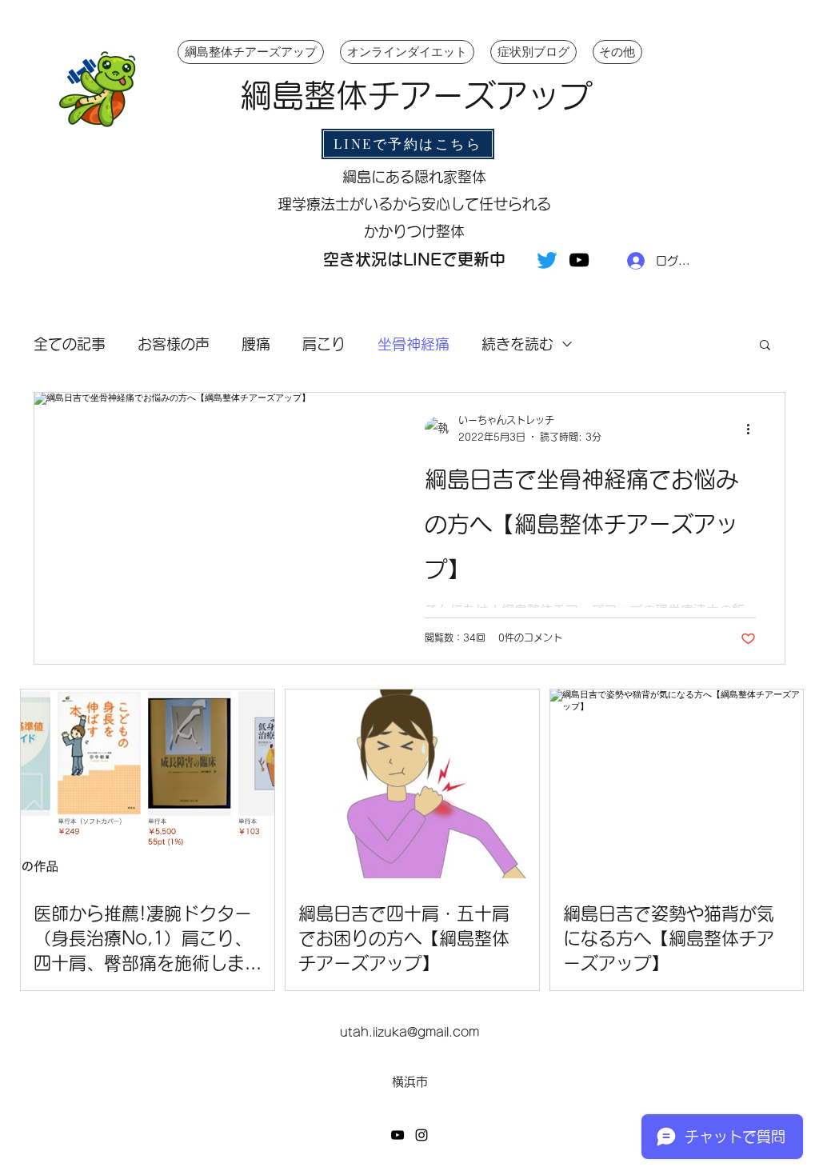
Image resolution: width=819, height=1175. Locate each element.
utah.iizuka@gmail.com (409, 1032)
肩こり (324, 344)
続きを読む (517, 344)
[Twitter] (547, 260)
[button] (765, 346)
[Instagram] (421, 1135)
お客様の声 (174, 344)
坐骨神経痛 (413, 344)
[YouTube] (579, 260)
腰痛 (256, 344)
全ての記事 (70, 344)
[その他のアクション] (753, 429)
